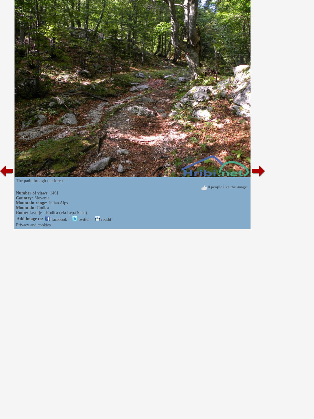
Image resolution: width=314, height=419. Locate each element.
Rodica (43, 208)
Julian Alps (58, 203)
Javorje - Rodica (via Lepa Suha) (58, 212)
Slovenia (41, 198)
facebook (58, 219)
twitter (83, 219)
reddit (105, 219)
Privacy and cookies (33, 225)
